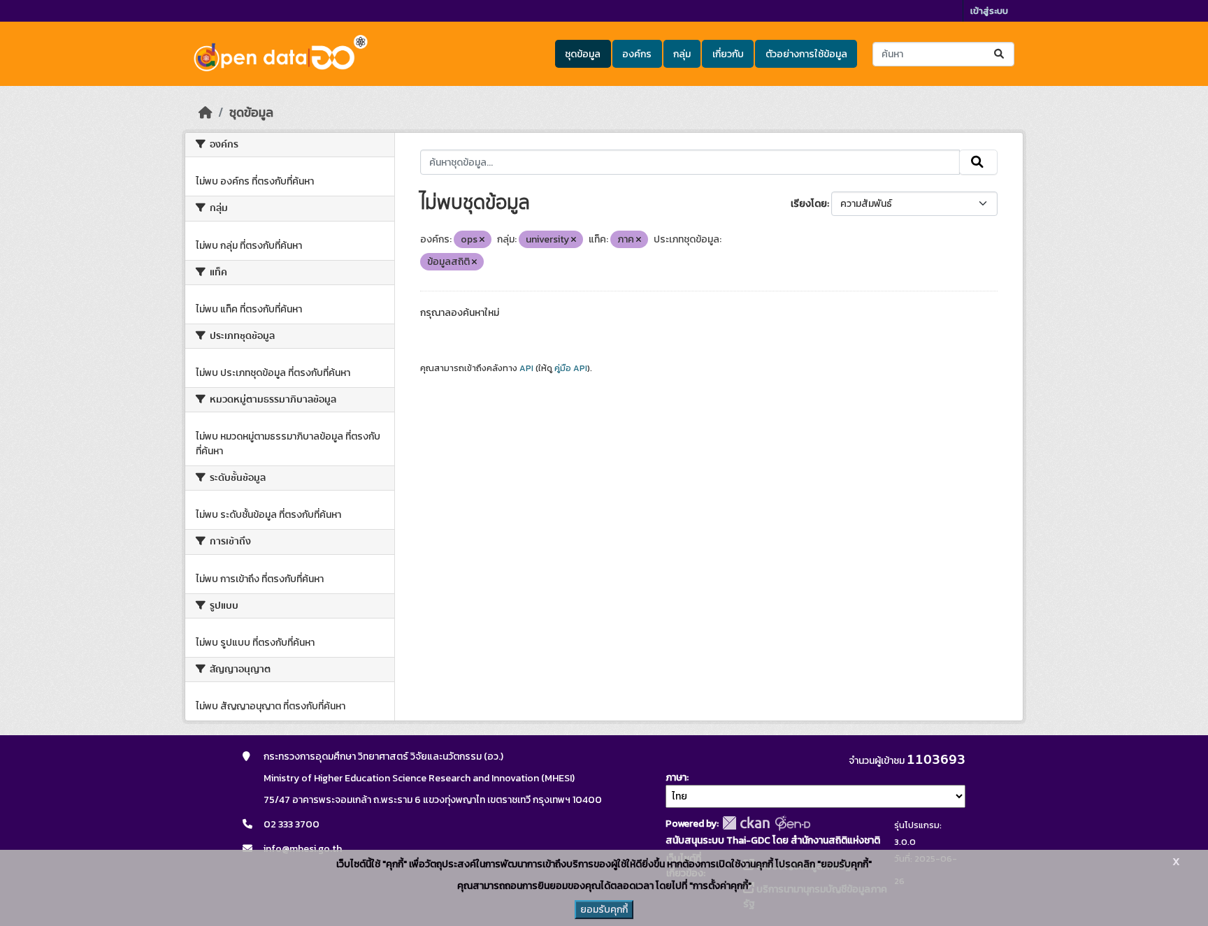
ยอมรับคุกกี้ (604, 909)
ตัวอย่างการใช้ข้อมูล (806, 54)
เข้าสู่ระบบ (989, 10)
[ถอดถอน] (482, 239)
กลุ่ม (682, 54)
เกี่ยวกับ (728, 54)
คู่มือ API (570, 368)
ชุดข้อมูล (583, 54)
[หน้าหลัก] (206, 112)
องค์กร (637, 54)
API (526, 368)
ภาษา (676, 777)
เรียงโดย (809, 203)
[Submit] (1000, 54)
